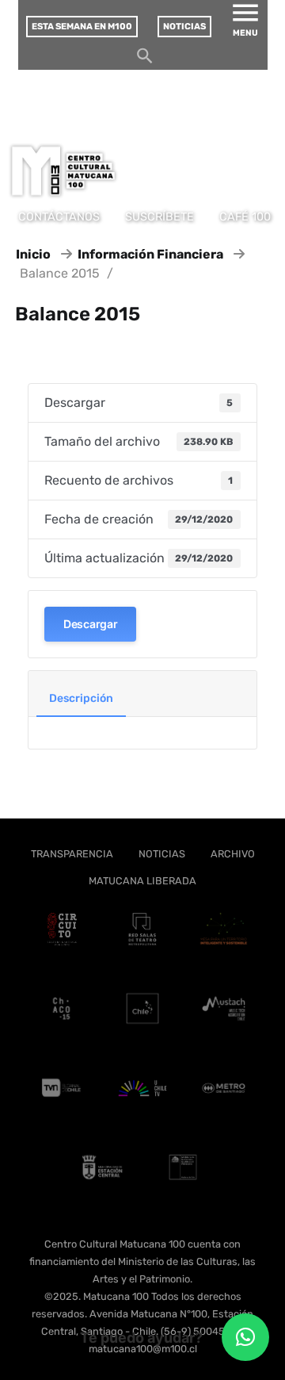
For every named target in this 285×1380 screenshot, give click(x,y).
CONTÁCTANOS (59, 217)
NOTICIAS (162, 854)
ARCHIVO (233, 854)
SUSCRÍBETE (159, 217)
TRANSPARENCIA (72, 854)
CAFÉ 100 (245, 217)
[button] (245, 1337)
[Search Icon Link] (145, 59)
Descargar (90, 624)
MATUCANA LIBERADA (142, 881)
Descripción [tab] (81, 698)
